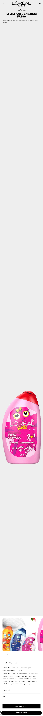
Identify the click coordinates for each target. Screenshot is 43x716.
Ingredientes (7, 690)
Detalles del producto (10, 663)
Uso (4, 696)
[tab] (21, 713)
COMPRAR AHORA (21, 706)
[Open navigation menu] (39, 3)
